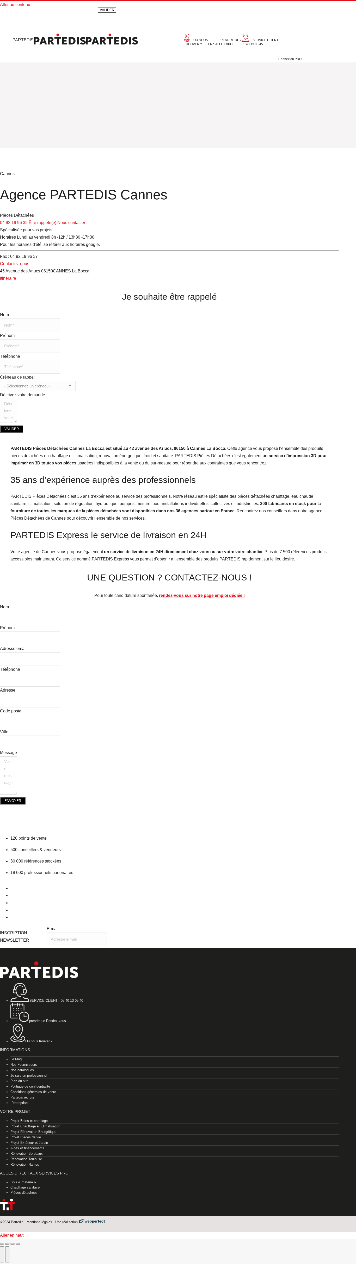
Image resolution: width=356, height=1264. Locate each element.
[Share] (7, 1244)
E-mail (53, 929)
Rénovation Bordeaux (26, 1154)
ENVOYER (12, 801)
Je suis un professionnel (28, 1075)
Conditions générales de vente (33, 1092)
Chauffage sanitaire (25, 1187)
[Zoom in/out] (18, 1244)
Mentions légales (39, 1222)
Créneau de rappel (17, 377)
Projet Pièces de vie (25, 1137)
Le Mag (16, 1059)
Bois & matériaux (23, 1182)
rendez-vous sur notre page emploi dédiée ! (202, 595)
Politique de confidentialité (30, 1086)
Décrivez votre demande (22, 395)
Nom (4, 314)
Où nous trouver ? (38, 1041)
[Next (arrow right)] (7, 1254)
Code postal (11, 711)
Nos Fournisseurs (23, 1065)
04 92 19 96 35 (14, 222)
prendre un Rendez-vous (47, 1021)
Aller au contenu (15, 4)
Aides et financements (27, 1148)
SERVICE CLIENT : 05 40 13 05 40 (56, 1001)
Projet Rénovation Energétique (33, 1132)
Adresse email (13, 648)
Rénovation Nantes (24, 1164)
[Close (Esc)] (2, 1244)
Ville (4, 732)
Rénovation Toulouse (26, 1159)
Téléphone (10, 356)
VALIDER (11, 429)
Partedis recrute (22, 1097)
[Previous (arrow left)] (2, 1254)
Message (8, 752)
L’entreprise (19, 1103)
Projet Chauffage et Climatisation (35, 1126)
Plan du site (19, 1081)
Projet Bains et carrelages (30, 1121)
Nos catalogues (22, 1070)
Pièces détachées (24, 1193)
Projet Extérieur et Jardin (29, 1143)
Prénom (7, 335)
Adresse (7, 690)
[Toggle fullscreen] (12, 1244)
